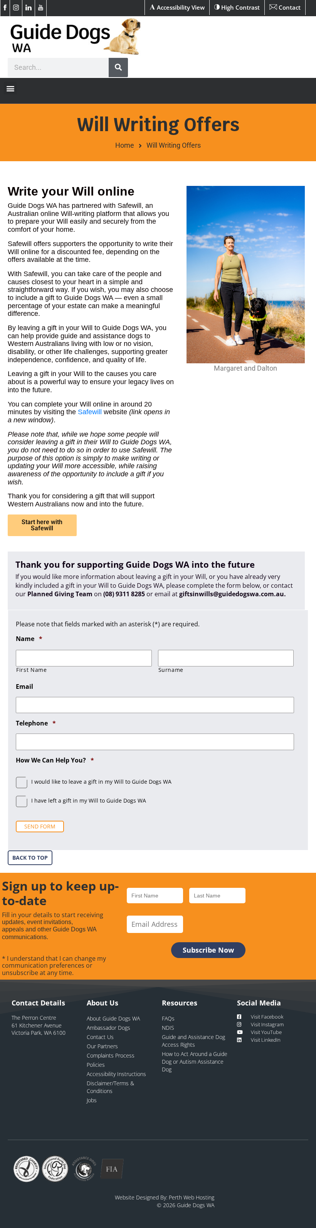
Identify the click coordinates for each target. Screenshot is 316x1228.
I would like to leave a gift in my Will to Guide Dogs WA (101, 781)
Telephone (36, 723)
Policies (96, 1064)
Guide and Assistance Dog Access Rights (193, 1040)
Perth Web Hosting (191, 1197)
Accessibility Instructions (116, 1074)
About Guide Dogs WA (113, 1018)
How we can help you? (55, 760)
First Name (31, 670)
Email (24, 687)
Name (29, 639)
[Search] (118, 67)
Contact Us (100, 1037)
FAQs (168, 1018)
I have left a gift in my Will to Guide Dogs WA (88, 800)
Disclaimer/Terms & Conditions (110, 1087)
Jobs (92, 1100)
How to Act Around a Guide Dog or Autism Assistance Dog (194, 1061)
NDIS (168, 1027)
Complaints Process (110, 1055)
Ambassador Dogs (108, 1027)
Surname (171, 670)
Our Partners (102, 1046)
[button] (10, 88)
